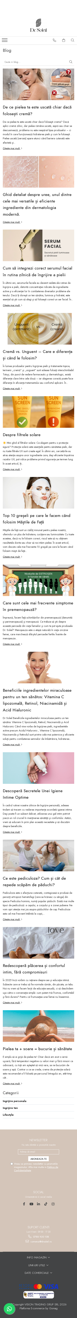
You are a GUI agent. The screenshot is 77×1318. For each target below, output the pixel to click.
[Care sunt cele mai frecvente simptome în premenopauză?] (38, 580)
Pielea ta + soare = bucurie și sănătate (37, 1049)
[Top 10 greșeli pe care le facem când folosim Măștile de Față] (38, 493)
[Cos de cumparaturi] (64, 40)
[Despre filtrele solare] (38, 412)
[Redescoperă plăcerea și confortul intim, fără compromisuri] (38, 943)
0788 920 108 (40, 1237)
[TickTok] (46, 1204)
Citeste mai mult (11, 148)
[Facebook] (24, 1204)
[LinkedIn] (38, 1204)
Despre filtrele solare (22, 435)
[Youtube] (31, 1204)
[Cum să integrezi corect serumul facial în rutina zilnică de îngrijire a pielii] (38, 245)
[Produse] (5, 41)
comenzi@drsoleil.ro (41, 1241)
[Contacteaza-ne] (54, 40)
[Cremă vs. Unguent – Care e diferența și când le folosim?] (38, 329)
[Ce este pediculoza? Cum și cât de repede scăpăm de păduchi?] (38, 855)
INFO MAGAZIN (37, 1257)
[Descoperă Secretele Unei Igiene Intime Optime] (38, 768)
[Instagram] (53, 1204)
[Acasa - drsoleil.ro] (38, 25)
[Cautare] (70, 62)
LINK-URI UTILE (37, 1265)
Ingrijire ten (10, 1108)
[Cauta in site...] (72, 40)
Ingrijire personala (14, 1101)
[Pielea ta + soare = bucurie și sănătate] (38, 1026)
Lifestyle (8, 1115)
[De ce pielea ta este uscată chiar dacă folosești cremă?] (38, 84)
